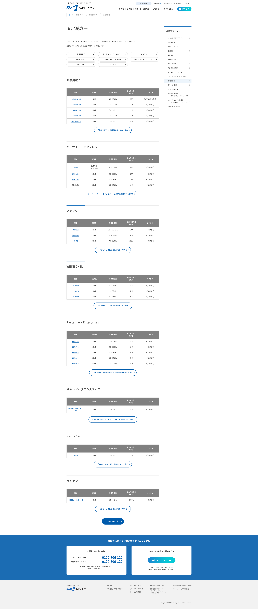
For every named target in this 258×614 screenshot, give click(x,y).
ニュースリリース (168, 3)
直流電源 (170, 51)
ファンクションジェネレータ (177, 76)
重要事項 (109, 585)
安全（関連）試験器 (174, 106)
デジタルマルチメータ (175, 72)
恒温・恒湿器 (172, 63)
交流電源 (170, 55)
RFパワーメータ (173, 89)
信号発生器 (171, 42)
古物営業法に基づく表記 (157, 585)
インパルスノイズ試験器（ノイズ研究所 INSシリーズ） (178, 101)
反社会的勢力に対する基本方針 (182, 585)
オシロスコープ (173, 46)
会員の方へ (179, 3)
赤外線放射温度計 (173, 68)
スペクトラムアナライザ (175, 38)
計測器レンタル (79, 14)
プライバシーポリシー (136, 585)
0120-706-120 (112, 557)
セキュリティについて (136, 589)
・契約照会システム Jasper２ (158, 592)
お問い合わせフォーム (160, 560)
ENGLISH (187, 3)
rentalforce (144, 3)
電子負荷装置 (172, 59)
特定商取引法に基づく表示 (115, 589)
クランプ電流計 (173, 85)
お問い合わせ (185, 9)
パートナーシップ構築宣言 (181, 589)
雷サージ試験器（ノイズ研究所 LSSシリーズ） (178, 95)
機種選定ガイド (93, 14)
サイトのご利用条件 (135, 592)
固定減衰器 (106, 14)
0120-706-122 (112, 561)
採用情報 (156, 3)
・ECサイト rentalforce (157, 591)
